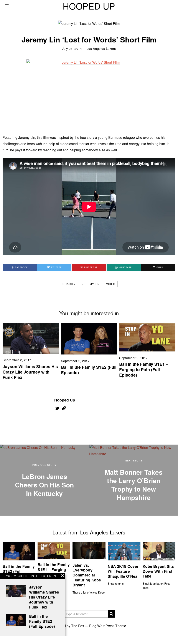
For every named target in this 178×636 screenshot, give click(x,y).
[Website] (64, 408)
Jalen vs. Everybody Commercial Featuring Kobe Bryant (87, 574)
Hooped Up (64, 400)
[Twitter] (57, 408)
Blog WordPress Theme (107, 625)
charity (69, 284)
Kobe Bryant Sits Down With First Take (158, 571)
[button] (111, 614)
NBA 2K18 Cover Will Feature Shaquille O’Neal (123, 571)
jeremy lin (91, 284)
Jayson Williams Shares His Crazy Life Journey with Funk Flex (30, 371)
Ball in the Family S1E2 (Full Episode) (88, 369)
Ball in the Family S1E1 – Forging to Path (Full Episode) (143, 369)
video (110, 284)
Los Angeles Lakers (101, 48)
